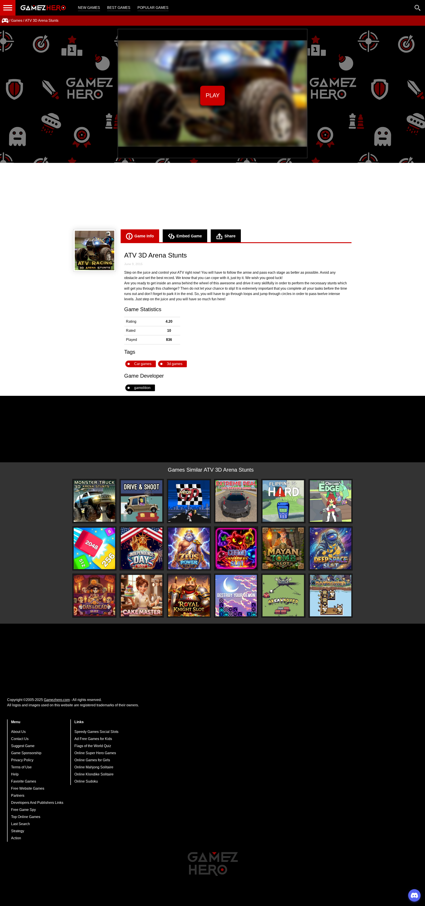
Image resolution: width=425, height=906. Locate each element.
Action (16, 838)
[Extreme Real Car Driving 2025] (236, 501)
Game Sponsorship (26, 753)
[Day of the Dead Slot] (94, 595)
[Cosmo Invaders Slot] (236, 548)
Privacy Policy (22, 760)
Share (230, 236)
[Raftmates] (330, 595)
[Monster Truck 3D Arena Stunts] (94, 501)
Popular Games (152, 8)
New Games (89, 8)
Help (15, 774)
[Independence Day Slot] (141, 548)
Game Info (144, 236)
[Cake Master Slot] (141, 595)
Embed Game (189, 236)
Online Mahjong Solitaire (93, 767)
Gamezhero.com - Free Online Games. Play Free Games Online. (43, 8)
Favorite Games (23, 781)
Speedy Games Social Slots (96, 732)
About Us (18, 732)
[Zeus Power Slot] (189, 548)
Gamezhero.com (57, 700)
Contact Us (20, 739)
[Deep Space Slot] (330, 548)
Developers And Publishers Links (37, 802)
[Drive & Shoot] (141, 501)
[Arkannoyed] (283, 595)
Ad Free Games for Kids (93, 739)
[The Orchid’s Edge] (330, 501)
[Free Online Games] (5, 20)
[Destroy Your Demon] (236, 595)
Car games (142, 364)
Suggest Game (23, 746)
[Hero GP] (189, 501)
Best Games (118, 8)
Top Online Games (25, 817)
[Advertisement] (212, 196)
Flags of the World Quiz (92, 746)
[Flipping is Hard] (283, 501)
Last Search (20, 824)
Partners (17, 795)
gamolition (142, 388)
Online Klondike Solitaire (94, 774)
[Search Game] (417, 8)
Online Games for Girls (92, 760)
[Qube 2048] (94, 548)
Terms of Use (21, 767)
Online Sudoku (86, 781)
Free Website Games (27, 788)
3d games (174, 364)
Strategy (17, 831)
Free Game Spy (23, 810)
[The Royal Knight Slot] (189, 595)
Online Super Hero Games (95, 753)
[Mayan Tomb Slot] (283, 548)
